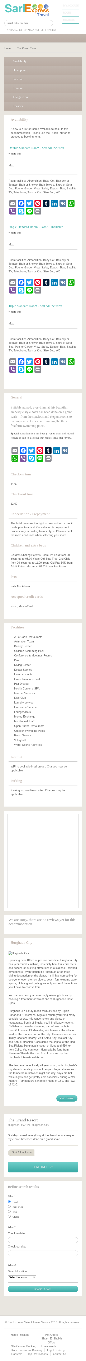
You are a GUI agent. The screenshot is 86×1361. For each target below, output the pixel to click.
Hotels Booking (20, 1334)
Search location (17, 1271)
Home (7, 48)
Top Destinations (38, 1354)
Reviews (18, 106)
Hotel (15, 1202)
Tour (15, 1211)
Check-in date (16, 1233)
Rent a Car (18, 1206)
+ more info (15, 153)
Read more (67, 1098)
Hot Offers (51, 1334)
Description (19, 70)
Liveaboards (48, 1346)
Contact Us (60, 1354)
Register (68, 19)
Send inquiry (43, 1167)
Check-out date (17, 1246)
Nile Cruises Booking (23, 1346)
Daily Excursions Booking (26, 1350)
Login (67, 12)
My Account (71, 5)
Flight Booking (55, 1350)
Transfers (16, 1354)
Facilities (18, 79)
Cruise (16, 1216)
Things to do (20, 97)
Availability (20, 61)
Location (18, 88)
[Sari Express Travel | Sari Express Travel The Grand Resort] (28, 10)
